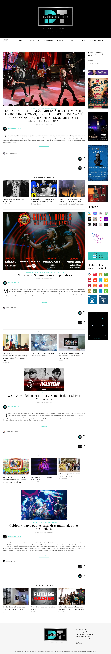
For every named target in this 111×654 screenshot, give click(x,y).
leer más (44, 148)
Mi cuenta (55, 651)
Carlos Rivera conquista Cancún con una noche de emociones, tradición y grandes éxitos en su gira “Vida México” (71, 201)
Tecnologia (92, 46)
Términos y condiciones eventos (65, 651)
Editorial (79, 643)
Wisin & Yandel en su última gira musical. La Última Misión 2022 (44, 397)
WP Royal (24, 651)
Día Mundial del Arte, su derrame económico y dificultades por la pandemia (14, 609)
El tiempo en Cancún (98, 338)
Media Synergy (33, 651)
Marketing (60, 40)
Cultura (20, 40)
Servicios (40, 651)
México (56, 272)
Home (28, 651)
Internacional (48, 272)
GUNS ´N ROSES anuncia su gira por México (43, 275)
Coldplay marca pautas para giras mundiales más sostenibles (43, 527)
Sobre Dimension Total (47, 651)
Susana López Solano (11, 153)
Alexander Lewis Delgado (12, 431)
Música (54, 108)
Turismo (103, 46)
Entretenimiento (33, 40)
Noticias (82, 40)
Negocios (72, 40)
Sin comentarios (48, 124)
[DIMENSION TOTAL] (55, 17)
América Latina (29, 272)
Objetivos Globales (96, 40)
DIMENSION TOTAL (14, 128)
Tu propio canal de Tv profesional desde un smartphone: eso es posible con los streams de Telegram (15, 479)
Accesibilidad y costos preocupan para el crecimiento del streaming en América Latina (71, 355)
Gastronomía (48, 40)
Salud (82, 46)
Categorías (90, 60)
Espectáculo (47, 108)
